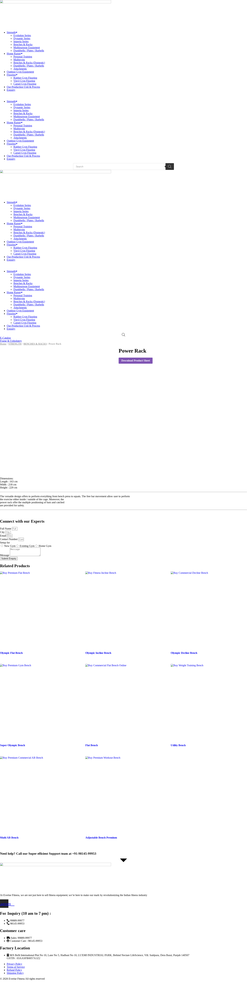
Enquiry (11, 89)
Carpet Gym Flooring (24, 83)
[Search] (170, 166)
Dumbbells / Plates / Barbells (28, 50)
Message (5, 555)
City (2, 532)
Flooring (11, 74)
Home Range (14, 53)
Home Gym (45, 545)
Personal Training (22, 56)
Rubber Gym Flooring (25, 77)
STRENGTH (15, 343)
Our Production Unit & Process (23, 86)
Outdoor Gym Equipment (20, 71)
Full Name (6, 528)
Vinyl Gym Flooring (24, 80)
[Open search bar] (123, 334)
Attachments (20, 68)
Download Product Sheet (135, 360)
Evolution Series (22, 35)
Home (3, 343)
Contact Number (9, 539)
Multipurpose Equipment (26, 47)
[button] (123, 95)
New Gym (9, 545)
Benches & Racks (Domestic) (29, 62)
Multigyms (19, 59)
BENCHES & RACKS (35, 343)
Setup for (5, 542)
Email (3, 535)
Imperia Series (21, 41)
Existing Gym (27, 545)
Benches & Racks (22, 44)
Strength (11, 32)
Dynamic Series (21, 38)
